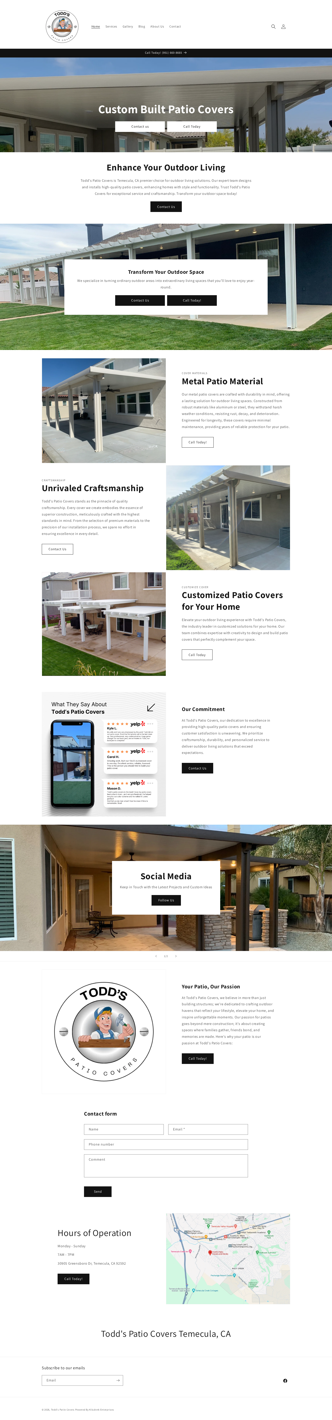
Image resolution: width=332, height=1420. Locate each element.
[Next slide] (176, 956)
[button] (273, 27)
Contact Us (166, 207)
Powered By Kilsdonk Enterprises (94, 1409)
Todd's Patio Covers (63, 1409)
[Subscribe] (118, 1380)
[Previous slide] (156, 956)
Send (98, 1191)
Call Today (192, 126)
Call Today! (192, 300)
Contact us (140, 126)
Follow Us (166, 900)
